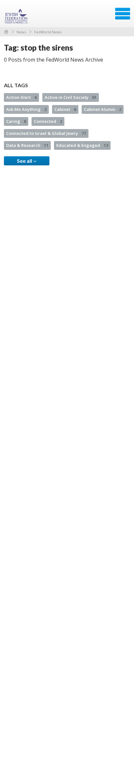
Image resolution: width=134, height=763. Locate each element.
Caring (16, 121)
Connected (48, 121)
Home (6, 32)
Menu (122, 13)
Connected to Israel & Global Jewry (46, 133)
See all (25, 161)
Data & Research (27, 145)
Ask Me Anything (26, 109)
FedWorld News (47, 32)
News (21, 32)
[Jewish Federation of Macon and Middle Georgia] (17, 16)
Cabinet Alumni (102, 109)
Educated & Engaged (82, 145)
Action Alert (21, 97)
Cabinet (65, 109)
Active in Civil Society (71, 97)
